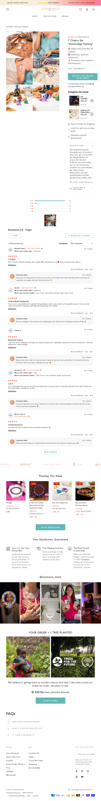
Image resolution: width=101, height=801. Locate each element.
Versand (35, 796)
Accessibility (34, 768)
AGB (28, 796)
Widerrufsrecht (27, 793)
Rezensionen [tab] (15, 230)
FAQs (31, 757)
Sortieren (63, 243)
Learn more (50, 700)
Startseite (9, 26)
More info (84, 101)
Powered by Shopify (13, 793)
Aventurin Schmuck (21, 26)
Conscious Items (18, 789)
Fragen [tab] (28, 230)
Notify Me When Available (82, 76)
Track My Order (36, 760)
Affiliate (9, 771)
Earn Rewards (12, 753)
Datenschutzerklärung (16, 796)
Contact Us (34, 753)
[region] (50, 220)
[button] (7, 9)
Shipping (33, 764)
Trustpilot (85, 559)
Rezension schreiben (81, 236)
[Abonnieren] (93, 754)
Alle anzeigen (50, 527)
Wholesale (11, 775)
